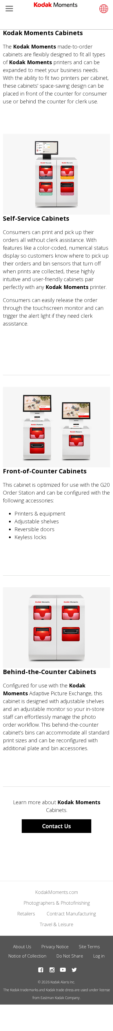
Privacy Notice (55, 946)
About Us (22, 946)
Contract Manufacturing (71, 913)
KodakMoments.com (56, 892)
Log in (99, 956)
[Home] (55, 5)
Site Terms (89, 946)
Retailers (26, 913)
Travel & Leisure (56, 924)
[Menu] (8, 9)
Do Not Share (70, 956)
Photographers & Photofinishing (56, 903)
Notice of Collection (27, 956)
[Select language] (103, 8)
